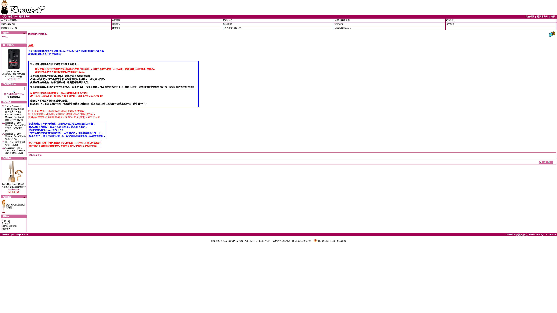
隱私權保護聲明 (9, 226)
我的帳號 (529, 16)
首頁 (3, 16)
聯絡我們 (6, 229)
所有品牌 (227, 20)
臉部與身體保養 (342, 20)
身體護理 (116, 24)
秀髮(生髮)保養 (8, 24)
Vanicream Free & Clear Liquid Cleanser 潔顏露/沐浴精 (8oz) (15, 150)
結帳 (553, 16)
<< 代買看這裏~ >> (232, 28)
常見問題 (6, 220)
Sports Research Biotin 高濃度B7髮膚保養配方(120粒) (14, 109)
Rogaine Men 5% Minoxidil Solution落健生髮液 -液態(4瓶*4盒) (15, 127)
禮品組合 (450, 24)
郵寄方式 (6, 223)
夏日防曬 (116, 20)
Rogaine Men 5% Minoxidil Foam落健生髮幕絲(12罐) (15, 136)
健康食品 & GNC (9, 28)
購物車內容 (24, 16)
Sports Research (342, 28)
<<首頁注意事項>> (10, 20)
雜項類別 (116, 28)
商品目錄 (12, 16)
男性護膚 (227, 24)
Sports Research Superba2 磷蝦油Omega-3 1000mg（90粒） (14, 74)
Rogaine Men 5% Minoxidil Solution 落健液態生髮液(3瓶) (14, 117)
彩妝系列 (450, 20)
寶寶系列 (338, 24)
